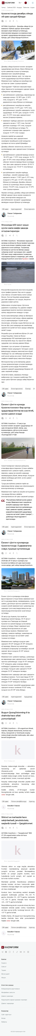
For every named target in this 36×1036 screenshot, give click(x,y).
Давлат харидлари (7, 1008)
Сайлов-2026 (11, 7)
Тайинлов (26, 7)
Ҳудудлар (28, 697)
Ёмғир (28, 389)
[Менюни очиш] (32, 2)
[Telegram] (10, 21)
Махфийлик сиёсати (8, 997)
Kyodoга (25, 259)
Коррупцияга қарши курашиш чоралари (14, 1004)
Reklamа (4, 1026)
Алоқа (3, 1022)
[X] (17, 21)
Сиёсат (3, 971)
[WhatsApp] (6, 21)
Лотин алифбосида (18, 804)
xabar (3, 797)
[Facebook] (13, 21)
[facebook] (13, 956)
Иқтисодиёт (5, 978)
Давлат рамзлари (7, 1000)
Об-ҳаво (5, 209)
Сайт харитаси (6, 1019)
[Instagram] (2, 21)
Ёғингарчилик (17, 389)
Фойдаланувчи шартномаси (10, 993)
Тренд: (3, 7)
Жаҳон (3, 982)
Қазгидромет (16, 209)
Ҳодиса (32, 7)
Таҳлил (3, 974)
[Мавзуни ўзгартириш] (27, 2)
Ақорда (19, 7)
